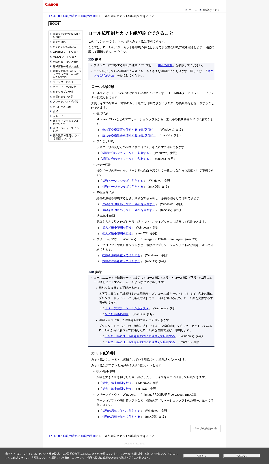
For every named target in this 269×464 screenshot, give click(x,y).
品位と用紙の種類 (116, 314)
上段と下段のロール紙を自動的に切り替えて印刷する (140, 336)
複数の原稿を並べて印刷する (121, 255)
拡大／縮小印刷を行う (117, 227)
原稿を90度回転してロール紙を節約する (128, 204)
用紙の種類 (165, 65)
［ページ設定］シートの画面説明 (127, 308)
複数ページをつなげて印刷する (122, 180)
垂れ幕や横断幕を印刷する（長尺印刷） (128, 129)
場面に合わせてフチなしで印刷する (125, 152)
